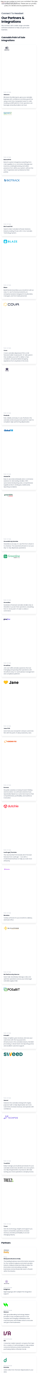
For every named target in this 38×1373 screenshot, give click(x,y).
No (33, 6)
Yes (30, 6)
